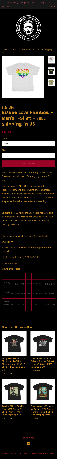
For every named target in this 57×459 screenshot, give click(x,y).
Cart (53, 6)
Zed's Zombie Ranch (27, 453)
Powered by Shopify (46, 453)
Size (4, 150)
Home (4, 50)
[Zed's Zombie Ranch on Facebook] (28, 444)
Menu (8, 7)
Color (4, 138)
